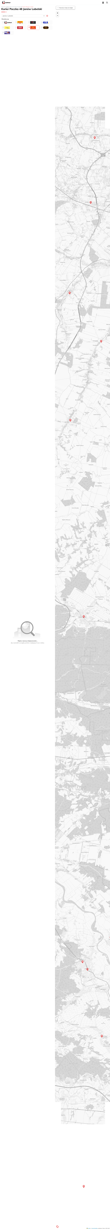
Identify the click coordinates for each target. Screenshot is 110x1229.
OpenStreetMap (94, 1228)
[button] (84, 616)
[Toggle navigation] (107, 2)
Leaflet (89, 1228)
